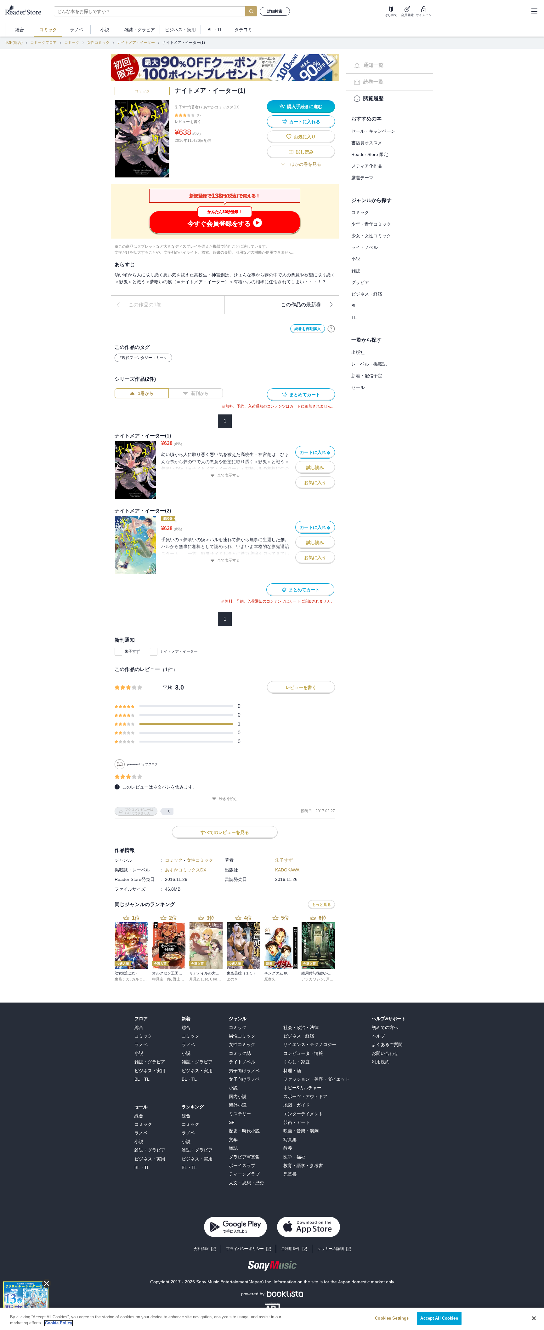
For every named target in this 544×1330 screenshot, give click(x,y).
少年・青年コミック (371, 224)
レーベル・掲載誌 (369, 364)
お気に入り (305, 136)
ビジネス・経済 (366, 294)
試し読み (305, 151)
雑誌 (355, 270)
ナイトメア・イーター (136, 42)
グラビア (360, 282)
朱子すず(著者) (187, 107)
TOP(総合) (14, 42)
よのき (232, 979)
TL (354, 317)
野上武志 (180, 979)
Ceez (214, 979)
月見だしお (198, 979)
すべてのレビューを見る (225, 832)
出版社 (358, 352)
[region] (272, 1319)
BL (354, 305)
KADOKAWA (287, 869)
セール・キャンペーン (373, 131)
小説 (355, 259)
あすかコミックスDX (221, 107)
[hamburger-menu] (534, 11)
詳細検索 (274, 11)
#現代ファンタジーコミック (143, 358)
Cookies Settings (392, 1318)
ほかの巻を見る (305, 164)
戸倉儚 (331, 979)
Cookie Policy (58, 1323)
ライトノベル (364, 247)
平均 (167, 688)
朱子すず (132, 651)
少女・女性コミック (371, 235)
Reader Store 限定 (369, 154)
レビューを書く (188, 122)
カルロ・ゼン (143, 979)
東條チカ (122, 979)
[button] (334, 1249)
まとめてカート (304, 394)
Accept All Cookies (439, 1318)
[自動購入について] (331, 328)
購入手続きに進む (304, 106)
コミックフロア (43, 42)
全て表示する (228, 475)
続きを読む (228, 798)
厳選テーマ (362, 177)
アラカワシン (312, 979)
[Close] (534, 1318)
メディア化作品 (366, 166)
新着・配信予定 (366, 375)
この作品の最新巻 (301, 304)
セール (358, 387)
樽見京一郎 (161, 979)
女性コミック (98, 42)
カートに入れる (304, 121)
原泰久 (269, 979)
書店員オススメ (366, 142)
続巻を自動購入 (307, 329)
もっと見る (321, 904)
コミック (71, 42)
